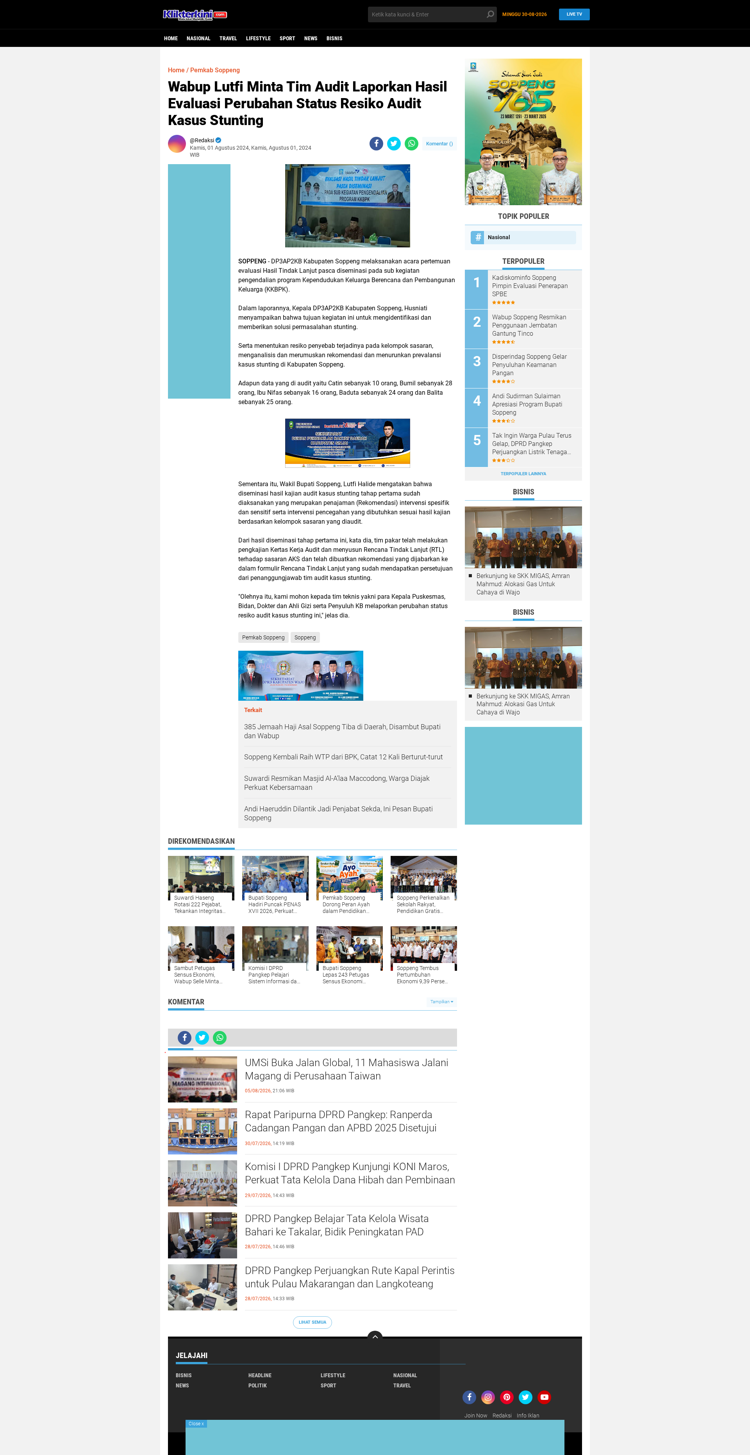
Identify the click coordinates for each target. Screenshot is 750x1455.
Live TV (574, 14)
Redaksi (502, 1415)
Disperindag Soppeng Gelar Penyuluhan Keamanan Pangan (529, 365)
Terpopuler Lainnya (523, 473)
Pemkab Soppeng (215, 70)
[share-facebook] (376, 143)
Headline (259, 1375)
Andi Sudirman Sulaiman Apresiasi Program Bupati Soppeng (527, 404)
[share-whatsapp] (411, 143)
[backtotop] (375, 1338)
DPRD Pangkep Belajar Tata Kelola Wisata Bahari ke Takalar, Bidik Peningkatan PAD (337, 1225)
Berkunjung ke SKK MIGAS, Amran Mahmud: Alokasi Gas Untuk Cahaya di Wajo (523, 584)
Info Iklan (528, 1415)
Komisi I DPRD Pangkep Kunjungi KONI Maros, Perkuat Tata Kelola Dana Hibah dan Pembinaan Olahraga (350, 1180)
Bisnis (335, 38)
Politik (257, 1385)
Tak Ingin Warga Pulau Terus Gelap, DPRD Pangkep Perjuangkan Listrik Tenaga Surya (531, 444)
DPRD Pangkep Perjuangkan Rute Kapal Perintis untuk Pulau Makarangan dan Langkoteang (350, 1277)
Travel (228, 38)
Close (196, 1423)
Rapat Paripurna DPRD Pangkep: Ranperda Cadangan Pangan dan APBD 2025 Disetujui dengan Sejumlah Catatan (341, 1128)
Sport (287, 38)
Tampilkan (440, 1001)
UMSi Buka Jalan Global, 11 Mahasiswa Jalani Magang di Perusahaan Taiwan (346, 1069)
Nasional (199, 38)
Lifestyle (258, 38)
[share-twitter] (394, 143)
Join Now (476, 1415)
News (311, 38)
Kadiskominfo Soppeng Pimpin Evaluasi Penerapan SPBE (530, 286)
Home (171, 38)
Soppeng (305, 637)
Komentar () (439, 144)
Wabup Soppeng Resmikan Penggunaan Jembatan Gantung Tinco (529, 325)
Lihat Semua (312, 1322)
